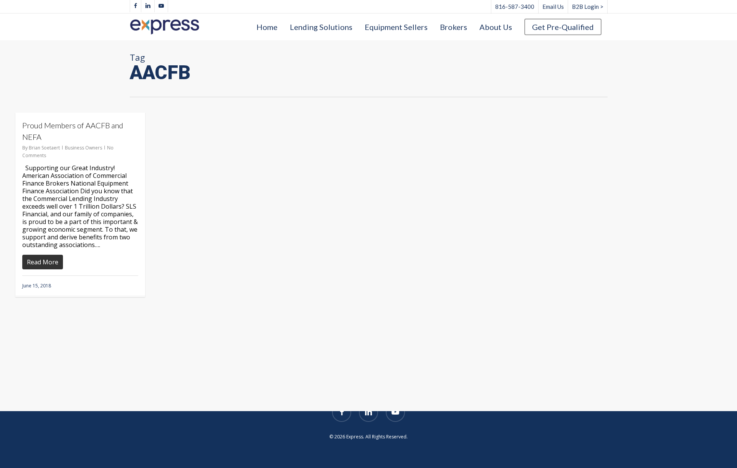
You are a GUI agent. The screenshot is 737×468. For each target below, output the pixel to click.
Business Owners (83, 147)
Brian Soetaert (44, 147)
